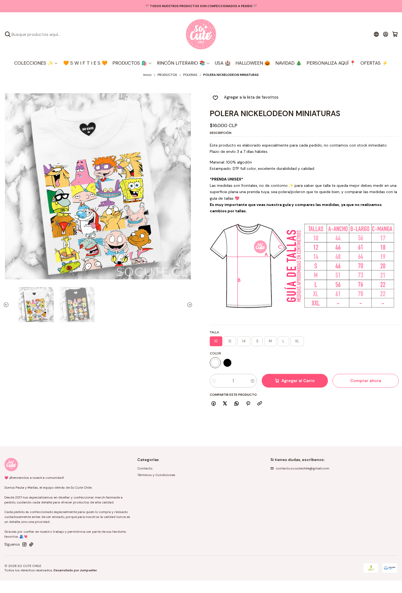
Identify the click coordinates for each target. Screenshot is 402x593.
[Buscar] (7, 34)
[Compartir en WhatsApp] (237, 404)
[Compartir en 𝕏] (225, 404)
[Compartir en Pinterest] (248, 404)
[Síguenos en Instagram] (24, 544)
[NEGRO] (227, 362)
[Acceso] (386, 34)
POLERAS (190, 75)
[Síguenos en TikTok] (31, 544)
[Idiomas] (376, 34)
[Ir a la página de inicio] (201, 34)
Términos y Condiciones (156, 475)
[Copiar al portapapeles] (260, 404)
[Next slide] (188, 304)
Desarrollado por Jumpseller (75, 570)
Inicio (147, 75)
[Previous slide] (7, 304)
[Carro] (395, 34)
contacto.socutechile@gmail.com (302, 468)
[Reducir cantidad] (214, 380)
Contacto (145, 468)
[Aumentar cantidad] (253, 380)
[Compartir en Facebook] (214, 404)
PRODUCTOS (167, 75)
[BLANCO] (215, 362)
